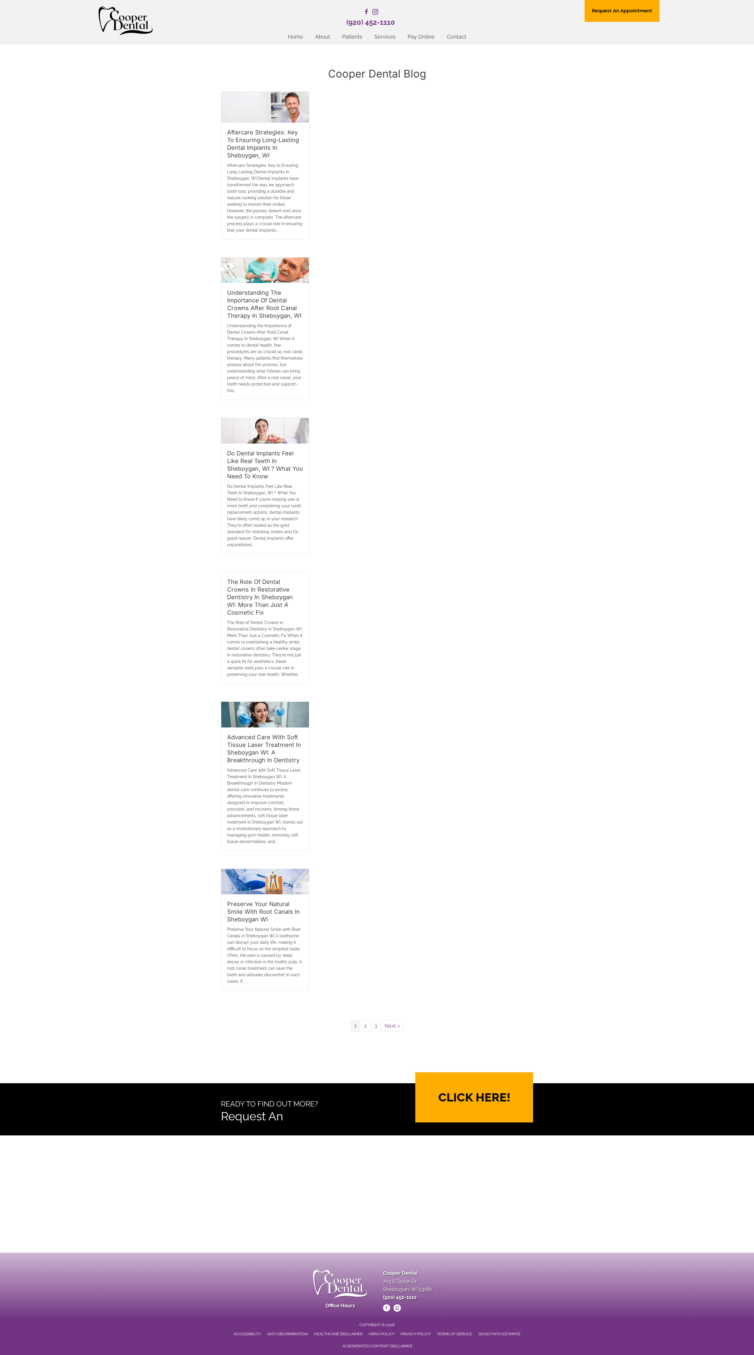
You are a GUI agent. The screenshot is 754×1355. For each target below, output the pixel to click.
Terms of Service (454, 1334)
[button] (474, 1097)
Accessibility (247, 1334)
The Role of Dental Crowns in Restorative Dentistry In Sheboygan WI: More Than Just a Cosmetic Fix (260, 597)
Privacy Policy (416, 1334)
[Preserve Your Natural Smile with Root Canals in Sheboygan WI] (265, 881)
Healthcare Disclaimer (338, 1334)
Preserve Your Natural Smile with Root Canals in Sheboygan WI (263, 911)
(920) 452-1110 (370, 22)
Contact (456, 37)
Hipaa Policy (381, 1334)
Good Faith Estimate (499, 1334)
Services (385, 37)
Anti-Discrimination (287, 1334)
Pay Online (421, 37)
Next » (392, 1026)
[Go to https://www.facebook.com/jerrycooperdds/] (366, 13)
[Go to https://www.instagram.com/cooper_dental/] (375, 13)
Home (295, 37)
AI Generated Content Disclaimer (377, 1346)
